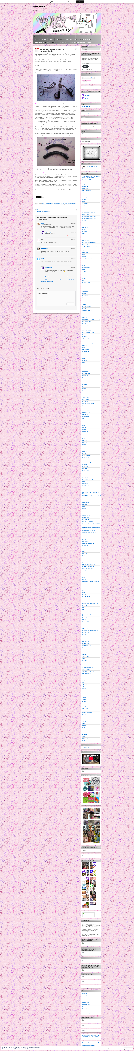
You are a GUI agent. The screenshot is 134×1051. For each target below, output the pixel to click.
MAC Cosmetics (85, 477)
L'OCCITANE (84, 451)
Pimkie (83, 607)
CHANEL (84, 256)
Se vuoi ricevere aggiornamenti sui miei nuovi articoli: (90, 54)
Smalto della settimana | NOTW (88, 667)
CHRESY (84, 263)
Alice (42, 258)
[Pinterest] (87, 106)
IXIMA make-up (85, 433)
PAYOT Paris (84, 601)
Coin (83, 284)
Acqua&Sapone (85, 188)
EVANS (83, 358)
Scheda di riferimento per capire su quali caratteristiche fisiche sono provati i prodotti (68, 42)
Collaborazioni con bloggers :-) (88, 286)
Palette (83, 592)
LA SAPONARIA (85, 459)
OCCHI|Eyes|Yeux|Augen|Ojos (59, 203)
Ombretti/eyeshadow (86, 570)
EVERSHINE (84, 360)
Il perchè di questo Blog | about (40, 39)
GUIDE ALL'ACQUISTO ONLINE (88, 403)
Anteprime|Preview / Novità (87, 197)
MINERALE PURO (85, 519)
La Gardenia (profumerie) (49, 203)
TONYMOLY (84, 697)
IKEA (83, 418)
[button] (86, 781)
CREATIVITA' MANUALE (87, 310)
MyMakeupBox (39, 6)
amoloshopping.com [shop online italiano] (90, 194)
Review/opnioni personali (42, 204)
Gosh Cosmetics (85, 399)
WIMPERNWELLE (85, 723)
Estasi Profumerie (85, 349)
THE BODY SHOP (85, 693)
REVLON (84, 636)
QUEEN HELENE (85, 628)
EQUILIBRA (84, 345)
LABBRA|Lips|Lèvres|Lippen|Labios (89, 462)
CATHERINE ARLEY (86, 252)
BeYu (83, 223)
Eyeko (83, 362)
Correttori (84, 297)
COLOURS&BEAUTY (86, 291)
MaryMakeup (84, 993)
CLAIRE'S (84, 271)
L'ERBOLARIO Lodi (86, 449)
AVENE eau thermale (86, 203)
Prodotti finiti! (84, 617)
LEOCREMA (84, 468)
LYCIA (83, 475)
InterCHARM (84, 427)
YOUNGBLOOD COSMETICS (88, 729)
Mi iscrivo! (85, 66)
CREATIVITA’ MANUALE (69, 36)
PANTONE (84, 594)
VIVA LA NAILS (85, 716)
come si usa (57, 204)
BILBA (83, 229)
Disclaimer (78, 36)
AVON (83, 205)
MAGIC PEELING (85, 485)
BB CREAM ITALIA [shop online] (88, 212)
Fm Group (84, 377)
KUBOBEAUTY (85, 446)
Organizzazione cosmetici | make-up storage (90, 581)
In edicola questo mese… (87, 423)
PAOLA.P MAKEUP (86, 596)
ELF (60, 204)
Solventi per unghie (86, 669)
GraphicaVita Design (86, 995)
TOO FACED (84, 699)
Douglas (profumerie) (86, 325)
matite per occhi (85, 504)
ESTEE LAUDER (85, 351)
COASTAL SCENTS (86, 282)
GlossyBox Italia (85, 397)
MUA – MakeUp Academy (87, 537)
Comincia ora (80, 1)
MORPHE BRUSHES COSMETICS (89, 532)
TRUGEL (84, 701)
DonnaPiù (84, 323)
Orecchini (84, 579)
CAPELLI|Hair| (85, 244)
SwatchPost (84, 684)
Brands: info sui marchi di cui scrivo (44, 36)
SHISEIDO (84, 652)
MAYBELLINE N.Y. (85, 513)
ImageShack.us (92, 981)
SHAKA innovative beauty (87, 649)
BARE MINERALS (85, 207)
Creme (83, 312)
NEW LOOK (84, 553)
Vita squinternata (85, 714)
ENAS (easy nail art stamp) (87, 343)
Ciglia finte (84, 265)
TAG (83, 686)
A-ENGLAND (84, 181)
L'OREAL (84, 453)
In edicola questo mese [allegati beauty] (64, 39)
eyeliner (83, 364)
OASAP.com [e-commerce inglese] (88, 564)
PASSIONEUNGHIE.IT (86, 598)
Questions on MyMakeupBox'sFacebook (90, 630)
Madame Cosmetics (86, 481)
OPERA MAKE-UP (85, 573)
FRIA (83, 386)
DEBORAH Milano (85, 315)
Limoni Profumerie (85, 470)
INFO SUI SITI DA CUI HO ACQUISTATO (82, 39)
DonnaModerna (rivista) (86, 321)
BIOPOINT (84, 233)
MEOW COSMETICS (86, 515)
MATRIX (83, 506)
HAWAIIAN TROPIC (86, 412)
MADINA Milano (85, 483)
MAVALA (84, 508)
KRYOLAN (84, 444)
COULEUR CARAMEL (86, 306)
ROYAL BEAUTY (85, 643)
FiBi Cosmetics (85, 371)
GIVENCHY (84, 395)
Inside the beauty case (86, 1008)
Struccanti (84, 680)
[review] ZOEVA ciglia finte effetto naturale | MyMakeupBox (57, 276)
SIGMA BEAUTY (85, 654)
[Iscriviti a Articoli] (83, 95)
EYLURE (84, 366)
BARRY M (84, 210)
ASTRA (83, 201)
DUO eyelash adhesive (86, 328)
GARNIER (84, 388)
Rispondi (73, 223)
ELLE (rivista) (85, 341)
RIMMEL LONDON (86, 639)
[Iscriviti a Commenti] (83, 98)
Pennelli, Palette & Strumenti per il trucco (90, 603)
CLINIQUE (84, 278)
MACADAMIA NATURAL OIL (87, 479)
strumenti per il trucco (39, 205)
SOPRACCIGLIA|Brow (86, 673)
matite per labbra (85, 502)
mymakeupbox (67, 204)
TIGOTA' (83, 695)
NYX (83, 562)
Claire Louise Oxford (86, 1004)
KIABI (83, 438)
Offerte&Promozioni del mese (88, 568)
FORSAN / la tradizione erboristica (88, 382)
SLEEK (83, 662)
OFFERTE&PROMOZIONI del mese (41, 42)
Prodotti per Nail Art (86, 621)
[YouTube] (89, 106)
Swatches (84, 682)
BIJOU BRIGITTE (85, 227)
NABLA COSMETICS (86, 541)
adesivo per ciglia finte (86, 190)
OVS (83, 590)
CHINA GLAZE (85, 261)
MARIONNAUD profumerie (87, 497)
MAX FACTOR (85, 510)
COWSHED (84, 308)
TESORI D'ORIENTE (86, 691)
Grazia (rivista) (85, 401)
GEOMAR (84, 390)
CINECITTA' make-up (86, 267)
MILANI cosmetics (85, 517)
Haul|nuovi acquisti (86, 410)
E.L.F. (43, 203)
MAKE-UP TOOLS (85, 490)
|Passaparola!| (85, 738)
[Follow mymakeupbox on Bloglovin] (88, 78)
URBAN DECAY (85, 708)
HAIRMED (84, 408)
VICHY (83, 710)
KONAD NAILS (85, 442)
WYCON (84, 725)
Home (34, 36)
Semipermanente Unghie (87, 645)
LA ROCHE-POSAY (86, 457)
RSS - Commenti (88, 98)
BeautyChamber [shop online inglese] (89, 218)
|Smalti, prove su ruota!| (86, 740)
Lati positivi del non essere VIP (68, 209)
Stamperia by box (85, 675)
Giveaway (84, 392)
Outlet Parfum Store (86, 588)
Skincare (84, 658)
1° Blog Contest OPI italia (87, 179)
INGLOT (83, 425)
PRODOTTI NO (85, 619)
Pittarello (84, 609)
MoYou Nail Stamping (86, 535)
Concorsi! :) (84, 293)
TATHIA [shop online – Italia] (87, 688)
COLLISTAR (84, 289)
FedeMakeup (84, 1000)
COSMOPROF (85, 302)
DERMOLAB (84, 317)
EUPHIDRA (84, 356)
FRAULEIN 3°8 (85, 384)
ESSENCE (84, 347)
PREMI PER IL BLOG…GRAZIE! (88, 611)
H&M (83, 405)
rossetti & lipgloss (85, 641)
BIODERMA (84, 231)
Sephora (84, 647)
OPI (83, 575)
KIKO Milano (84, 440)
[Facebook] (83, 106)
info (63, 204)
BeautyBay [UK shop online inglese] (89, 216)
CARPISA (84, 250)
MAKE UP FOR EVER (86, 488)
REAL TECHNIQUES (86, 632)
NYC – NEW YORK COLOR (87, 560)
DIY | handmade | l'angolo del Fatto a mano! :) (91, 319)
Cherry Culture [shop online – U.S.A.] (89, 258)
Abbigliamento (85, 184)
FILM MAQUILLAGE (86, 373)
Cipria (83, 269)
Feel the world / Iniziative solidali (88, 369)
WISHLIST (89, 42)
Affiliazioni (84, 192)
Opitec (83, 577)
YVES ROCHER (85, 732)
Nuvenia (84, 557)
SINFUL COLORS (85, 656)
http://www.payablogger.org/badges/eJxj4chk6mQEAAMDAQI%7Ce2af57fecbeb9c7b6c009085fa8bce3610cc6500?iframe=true (91, 1037)
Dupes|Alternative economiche (88, 332)
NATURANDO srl (85, 545)
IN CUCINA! (51, 39)
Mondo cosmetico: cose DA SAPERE (89, 530)
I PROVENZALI (85, 414)
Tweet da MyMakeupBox (87, 747)
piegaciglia (72, 204)
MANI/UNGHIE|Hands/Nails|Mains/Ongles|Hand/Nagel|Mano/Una (94, 495)
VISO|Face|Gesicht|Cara (87, 712)
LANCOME (84, 464)
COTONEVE (84, 304)
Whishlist (84, 721)
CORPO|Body (85, 295)
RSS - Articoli (87, 95)
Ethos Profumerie (85, 353)
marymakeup (44, 248)
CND (83, 280)
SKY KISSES (84, 660)
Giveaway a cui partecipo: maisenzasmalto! (43, 210)
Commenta (70, 303)
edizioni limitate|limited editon (88, 338)
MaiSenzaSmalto (85, 1002)
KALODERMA (85, 436)
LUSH (83, 472)
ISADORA (84, 429)
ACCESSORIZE (85, 186)
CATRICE (84, 254)
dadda (42, 223)
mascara (84, 500)
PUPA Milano (84, 626)
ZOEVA (83, 736)
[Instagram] (86, 106)
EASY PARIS (84, 336)
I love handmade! (86, 36)
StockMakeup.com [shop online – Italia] (89, 678)
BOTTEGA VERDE (85, 240)
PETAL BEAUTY (85, 605)
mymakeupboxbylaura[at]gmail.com (89, 113)
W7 (83, 719)
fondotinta (84, 379)
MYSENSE (84, 539)
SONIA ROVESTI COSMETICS (88, 671)
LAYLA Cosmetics (85, 466)
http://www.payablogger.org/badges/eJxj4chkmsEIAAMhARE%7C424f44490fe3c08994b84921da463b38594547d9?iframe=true (91, 1044)
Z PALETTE (84, 734)
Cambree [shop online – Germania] (89, 242)
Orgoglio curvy (85, 583)
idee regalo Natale (85, 416)
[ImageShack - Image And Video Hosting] (83, 981)
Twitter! (84, 745)
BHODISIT (84, 225)
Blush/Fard (84, 238)
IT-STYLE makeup (85, 431)
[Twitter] (84, 106)
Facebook (84, 117)
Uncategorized (85, 706)
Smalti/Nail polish (85, 665)
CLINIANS (84, 276)
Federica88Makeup (86, 1013)
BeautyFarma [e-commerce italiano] (89, 220)
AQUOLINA (84, 199)
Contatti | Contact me (57, 36)
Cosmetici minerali (85, 299)
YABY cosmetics (85, 727)
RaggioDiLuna (85, 1006)
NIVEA (83, 555)
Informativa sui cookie (29, 1048)
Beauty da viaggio (85, 214)
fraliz (62, 204)
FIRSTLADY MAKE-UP (86, 375)
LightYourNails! (85, 1010)
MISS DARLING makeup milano (88, 521)
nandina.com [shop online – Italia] (88, 543)
